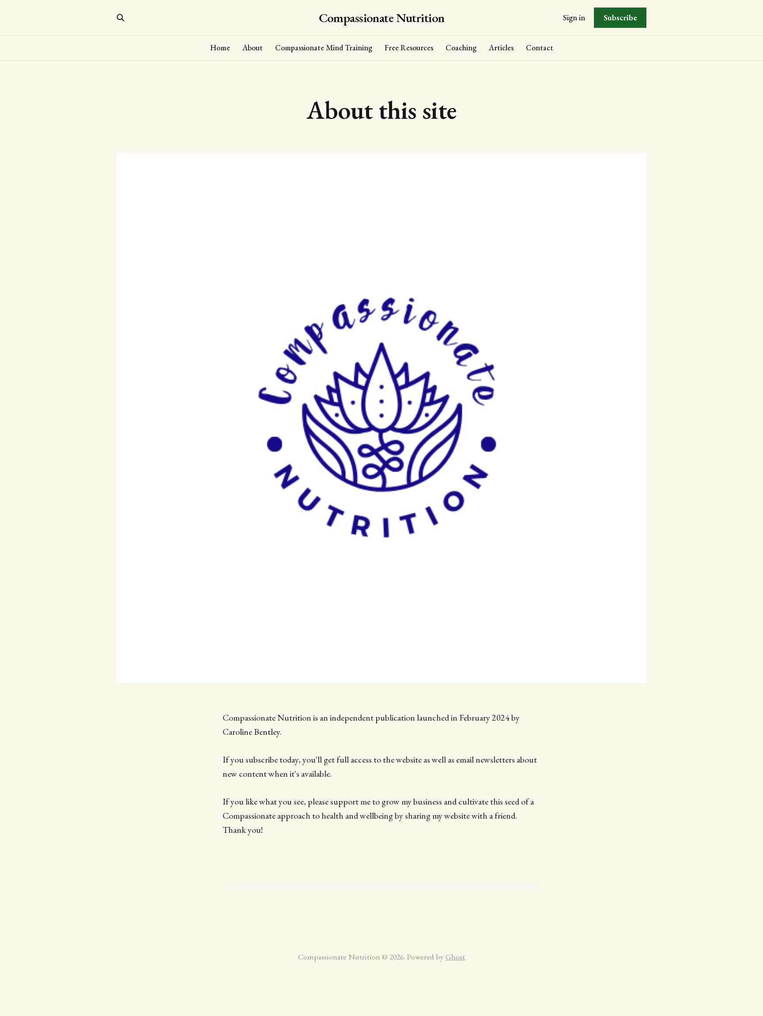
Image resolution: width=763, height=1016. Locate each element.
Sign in (574, 17)
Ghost (455, 957)
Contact (539, 47)
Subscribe (620, 17)
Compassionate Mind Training (323, 47)
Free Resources (409, 47)
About (252, 47)
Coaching (461, 47)
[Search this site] (120, 17)
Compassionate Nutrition (382, 17)
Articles (501, 47)
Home (220, 47)
